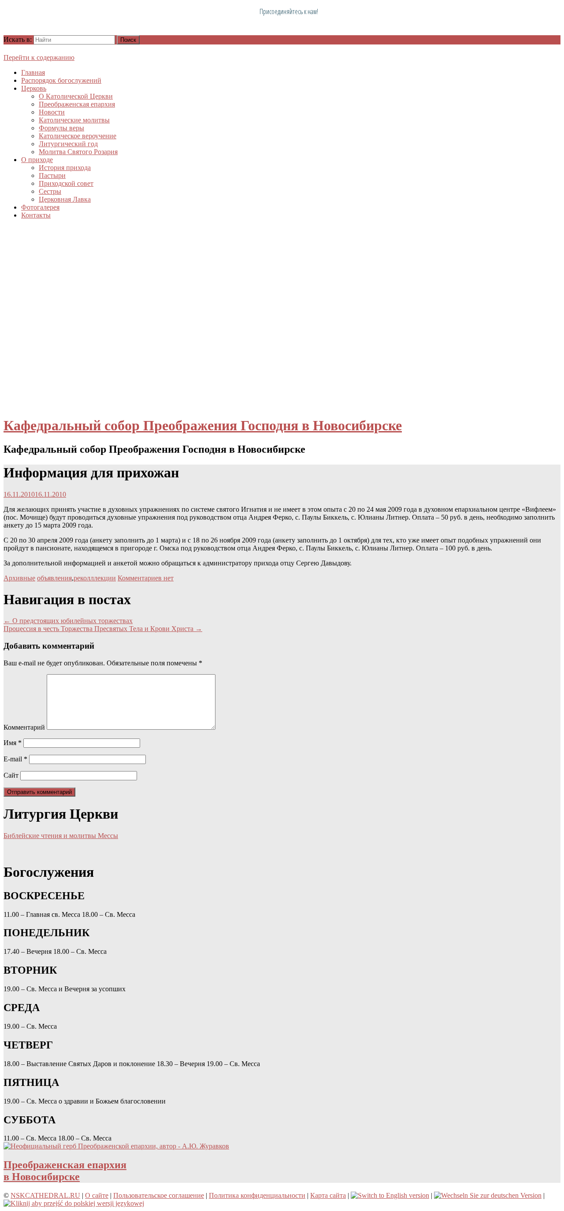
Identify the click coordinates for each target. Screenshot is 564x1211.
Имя (13, 742)
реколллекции (95, 578)
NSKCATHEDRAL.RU (45, 1195)
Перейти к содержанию (39, 57)
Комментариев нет (146, 578)
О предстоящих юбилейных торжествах (68, 620)
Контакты (36, 215)
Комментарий (24, 727)
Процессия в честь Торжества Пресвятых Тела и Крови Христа (103, 628)
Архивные (19, 578)
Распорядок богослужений (61, 80)
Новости (52, 112)
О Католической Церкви (76, 96)
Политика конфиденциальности (257, 1195)
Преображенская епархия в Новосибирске (65, 1170)
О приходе (37, 159)
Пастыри (52, 175)
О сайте (96, 1195)
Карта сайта (328, 1195)
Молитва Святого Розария (78, 151)
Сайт (11, 775)
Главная (33, 72)
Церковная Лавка (65, 199)
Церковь (33, 88)
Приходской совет (66, 183)
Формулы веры (61, 128)
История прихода (65, 167)
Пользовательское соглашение (158, 1195)
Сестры (50, 191)
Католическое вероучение (77, 136)
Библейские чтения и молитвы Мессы (61, 835)
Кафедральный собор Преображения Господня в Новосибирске (203, 425)
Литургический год (68, 144)
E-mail (15, 759)
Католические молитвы (74, 120)
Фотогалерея (40, 207)
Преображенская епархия (77, 104)
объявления (54, 578)
